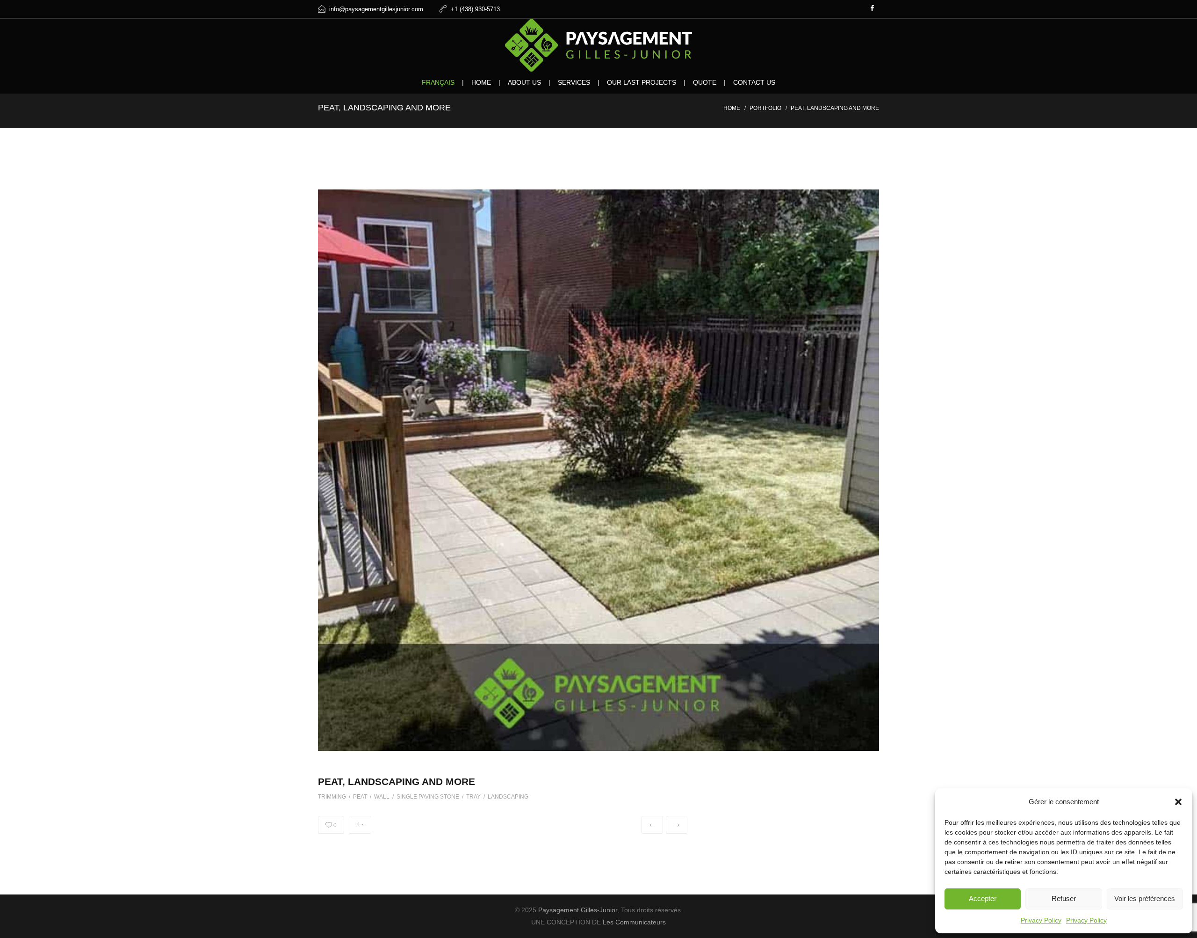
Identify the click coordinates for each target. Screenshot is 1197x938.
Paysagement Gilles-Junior (577, 910)
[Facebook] (872, 9)
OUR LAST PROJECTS (641, 82)
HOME (481, 82)
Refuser (1064, 898)
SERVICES (574, 82)
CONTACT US (754, 82)
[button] (1178, 802)
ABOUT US (524, 82)
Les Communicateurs (634, 922)
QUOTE (704, 82)
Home (731, 108)
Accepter (982, 898)
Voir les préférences (1144, 898)
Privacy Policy (1041, 920)
